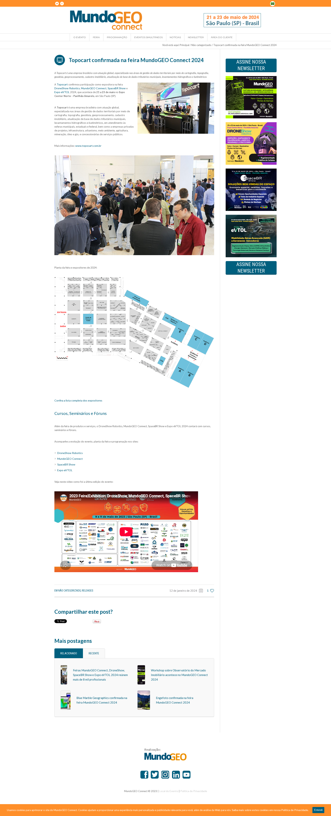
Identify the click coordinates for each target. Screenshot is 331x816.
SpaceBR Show (117, 88)
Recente (94, 653)
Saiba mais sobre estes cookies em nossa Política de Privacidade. (270, 810)
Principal (184, 45)
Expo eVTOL (62, 92)
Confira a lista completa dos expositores (78, 400)
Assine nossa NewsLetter (251, 65)
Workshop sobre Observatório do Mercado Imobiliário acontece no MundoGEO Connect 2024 (179, 675)
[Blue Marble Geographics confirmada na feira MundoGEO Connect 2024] (65, 699)
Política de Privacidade (193, 791)
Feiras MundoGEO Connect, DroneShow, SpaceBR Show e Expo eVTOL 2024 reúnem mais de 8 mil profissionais (100, 675)
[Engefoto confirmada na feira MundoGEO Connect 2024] (144, 699)
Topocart (62, 84)
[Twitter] (57, 3)
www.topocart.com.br (88, 145)
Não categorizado (201, 45)
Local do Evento (168, 791)
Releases (87, 590)
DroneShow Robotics (67, 88)
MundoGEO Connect (94, 88)
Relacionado (68, 653)
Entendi (318, 810)
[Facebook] (62, 3)
